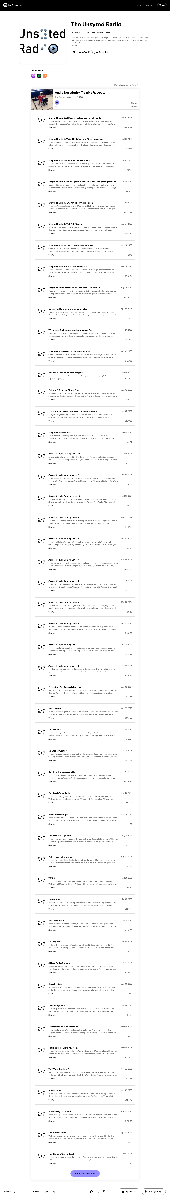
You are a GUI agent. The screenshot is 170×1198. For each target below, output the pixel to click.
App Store (131, 1191)
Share (134, 103)
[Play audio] (136, 92)
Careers (36, 1192)
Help (54, 1192)
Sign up (149, 5)
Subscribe (103, 52)
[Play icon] (57, 102)
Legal (46, 1192)
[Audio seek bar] (96, 109)
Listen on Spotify (83, 52)
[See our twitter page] (97, 1191)
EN (163, 5)
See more (52, 127)
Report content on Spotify (126, 85)
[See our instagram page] (104, 1191)
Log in (138, 5)
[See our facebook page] (91, 1191)
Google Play (155, 1191)
